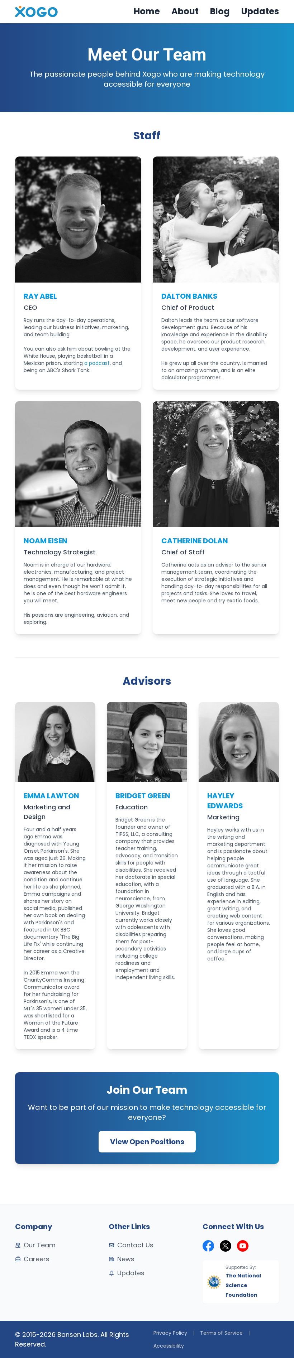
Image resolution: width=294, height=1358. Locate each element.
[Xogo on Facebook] (208, 1246)
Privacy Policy (170, 1333)
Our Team (40, 1245)
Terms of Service (221, 1333)
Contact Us (135, 1245)
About (185, 11)
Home (147, 11)
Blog (220, 11)
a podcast (97, 363)
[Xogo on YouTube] (242, 1246)
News (125, 1259)
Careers (36, 1259)
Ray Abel (40, 296)
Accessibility (168, 1345)
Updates (260, 11)
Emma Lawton (51, 796)
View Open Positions (147, 1142)
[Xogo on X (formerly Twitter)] (225, 1246)
